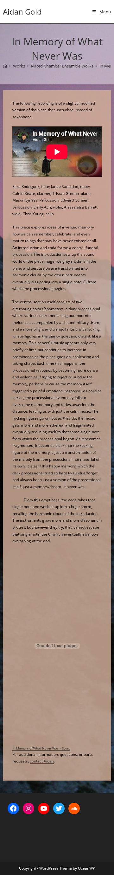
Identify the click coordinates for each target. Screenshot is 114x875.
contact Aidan (42, 761)
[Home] (5, 66)
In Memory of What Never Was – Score (41, 748)
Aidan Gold (22, 11)
